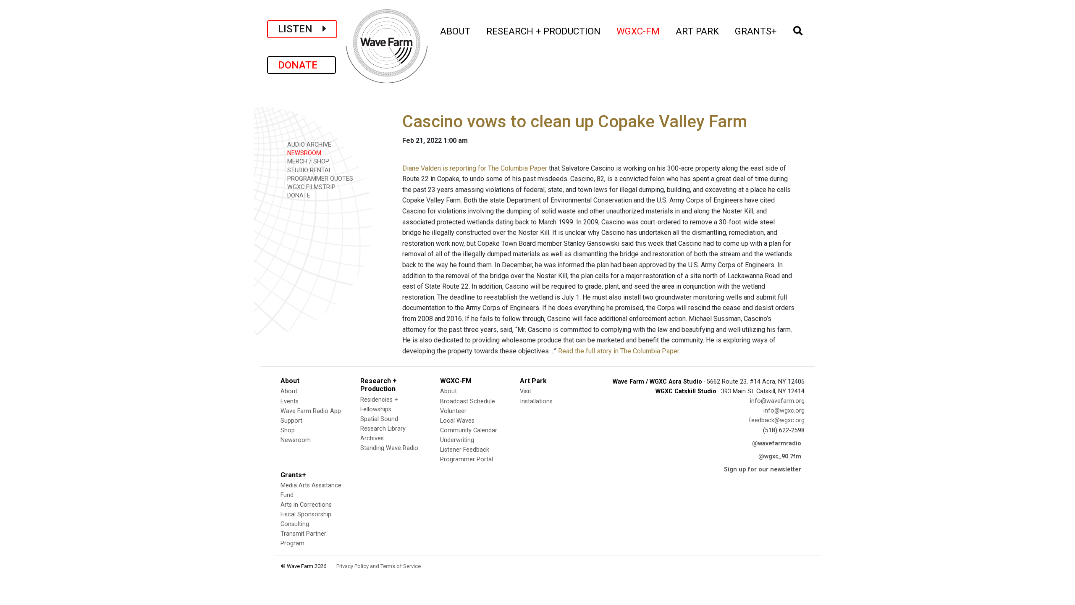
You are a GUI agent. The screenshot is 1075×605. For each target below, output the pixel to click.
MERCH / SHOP (307, 161)
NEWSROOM (303, 153)
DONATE (301, 65)
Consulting (295, 524)
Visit (525, 391)
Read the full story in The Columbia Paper (618, 351)
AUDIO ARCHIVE (308, 144)
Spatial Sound (379, 419)
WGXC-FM (638, 31)
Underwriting (457, 440)
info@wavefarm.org (777, 401)
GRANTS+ (756, 31)
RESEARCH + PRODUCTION (544, 31)
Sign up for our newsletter (762, 469)
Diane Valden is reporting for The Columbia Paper (474, 168)
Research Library (383, 428)
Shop (288, 430)
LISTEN (300, 29)
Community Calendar (468, 430)
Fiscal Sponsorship (306, 514)
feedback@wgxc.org (777, 420)
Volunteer (453, 411)
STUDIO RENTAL (309, 170)
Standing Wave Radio (389, 448)
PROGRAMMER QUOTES (319, 178)
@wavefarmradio (776, 443)
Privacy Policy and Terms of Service (378, 566)
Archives (372, 438)
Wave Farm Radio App (311, 411)
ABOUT (456, 31)
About (289, 391)
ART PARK (697, 31)
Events (290, 401)
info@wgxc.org (784, 410)
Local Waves (457, 420)
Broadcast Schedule (467, 401)
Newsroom (296, 440)
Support (291, 420)
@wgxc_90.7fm (779, 456)
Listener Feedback (464, 449)
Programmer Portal (466, 459)
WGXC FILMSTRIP (311, 187)
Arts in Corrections (306, 504)
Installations (536, 401)
